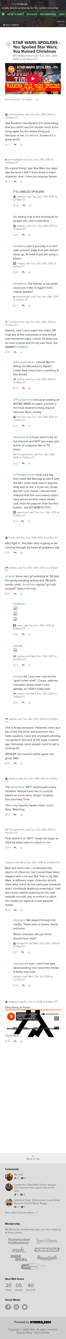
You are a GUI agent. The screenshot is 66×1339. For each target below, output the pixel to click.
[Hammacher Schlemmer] (19, 1241)
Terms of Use (42, 1333)
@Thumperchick (23, 362)
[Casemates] (33, 1266)
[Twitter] (25, 1307)
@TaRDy (21, 347)
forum (22, 4)
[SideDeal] (19, 1258)
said (35, 198)
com (14, 4)
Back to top (33, 1158)
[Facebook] (8, 1307)
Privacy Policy (24, 1333)
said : (30, 116)
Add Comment (12, 25)
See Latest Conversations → (21, 1213)
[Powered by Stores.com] (33, 1323)
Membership (12, 1224)
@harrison (19, 437)
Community (12, 1169)
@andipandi (20, 963)
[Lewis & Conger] (47, 1241)
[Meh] (6, 3)
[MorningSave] (47, 1249)
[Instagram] (16, 1307)
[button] (3, 14)
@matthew (31, 135)
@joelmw (19, 604)
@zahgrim (19, 920)
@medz (10, 576)
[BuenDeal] (47, 1258)
